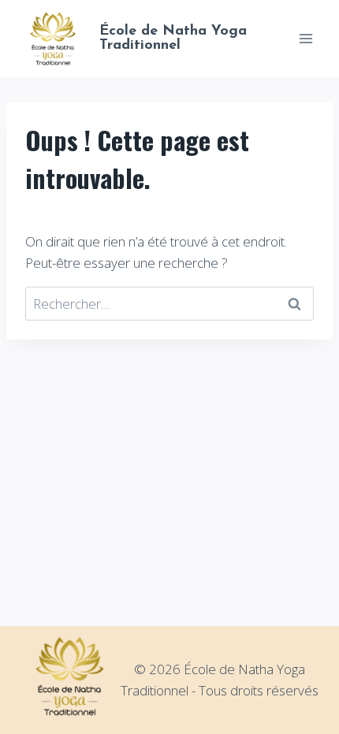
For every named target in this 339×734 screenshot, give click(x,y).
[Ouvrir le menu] (305, 38)
